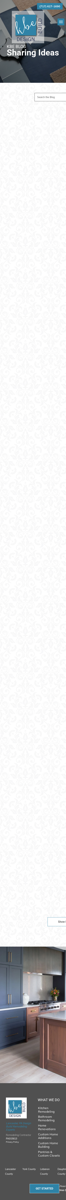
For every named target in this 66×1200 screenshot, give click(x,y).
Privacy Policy (12, 1142)
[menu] (61, 21)
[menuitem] (49, 1109)
